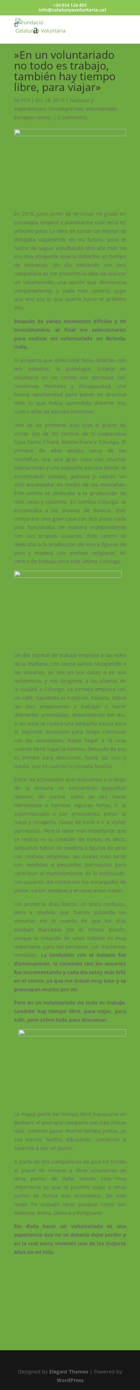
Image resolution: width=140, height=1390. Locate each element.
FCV (25, 100)
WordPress (70, 1380)
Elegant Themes (68, 1371)
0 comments (72, 117)
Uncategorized (65, 108)
